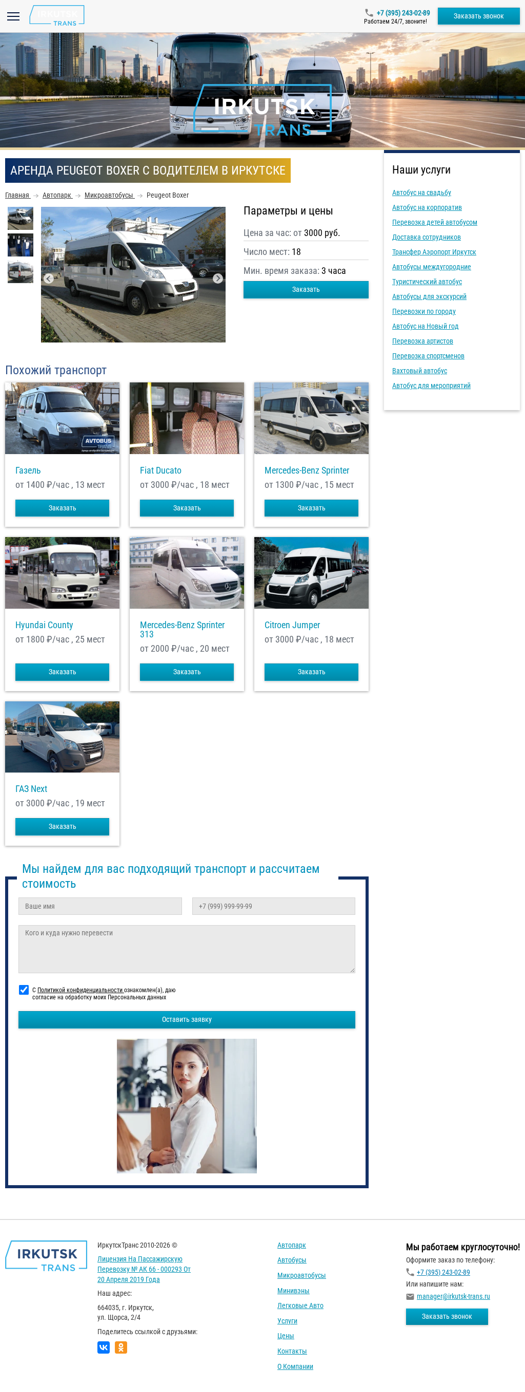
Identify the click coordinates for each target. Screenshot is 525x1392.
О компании (295, 1366)
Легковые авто (300, 1305)
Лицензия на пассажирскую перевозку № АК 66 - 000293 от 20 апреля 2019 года (144, 1269)
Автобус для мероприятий (431, 385)
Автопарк (291, 1245)
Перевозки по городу (424, 311)
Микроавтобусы (301, 1275)
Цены (285, 1336)
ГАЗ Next (31, 789)
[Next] (218, 278)
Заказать (306, 289)
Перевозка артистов (422, 341)
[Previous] (49, 278)
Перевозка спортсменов (428, 356)
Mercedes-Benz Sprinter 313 (182, 629)
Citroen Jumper (292, 625)
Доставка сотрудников (426, 237)
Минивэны (293, 1291)
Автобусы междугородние (431, 267)
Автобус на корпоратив (427, 207)
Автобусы (292, 1260)
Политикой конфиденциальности (80, 990)
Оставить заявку (187, 1019)
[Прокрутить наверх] (33, 1368)
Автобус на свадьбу (421, 192)
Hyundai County (44, 625)
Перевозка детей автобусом (434, 222)
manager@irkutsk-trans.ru (453, 1296)
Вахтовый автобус (419, 371)
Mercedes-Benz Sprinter (307, 470)
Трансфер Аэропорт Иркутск (434, 252)
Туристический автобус (427, 281)
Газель (28, 470)
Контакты (292, 1351)
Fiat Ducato (160, 470)
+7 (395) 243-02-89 (403, 13)
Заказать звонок (479, 16)
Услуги (287, 1321)
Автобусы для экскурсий (429, 296)
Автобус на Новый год (425, 326)
